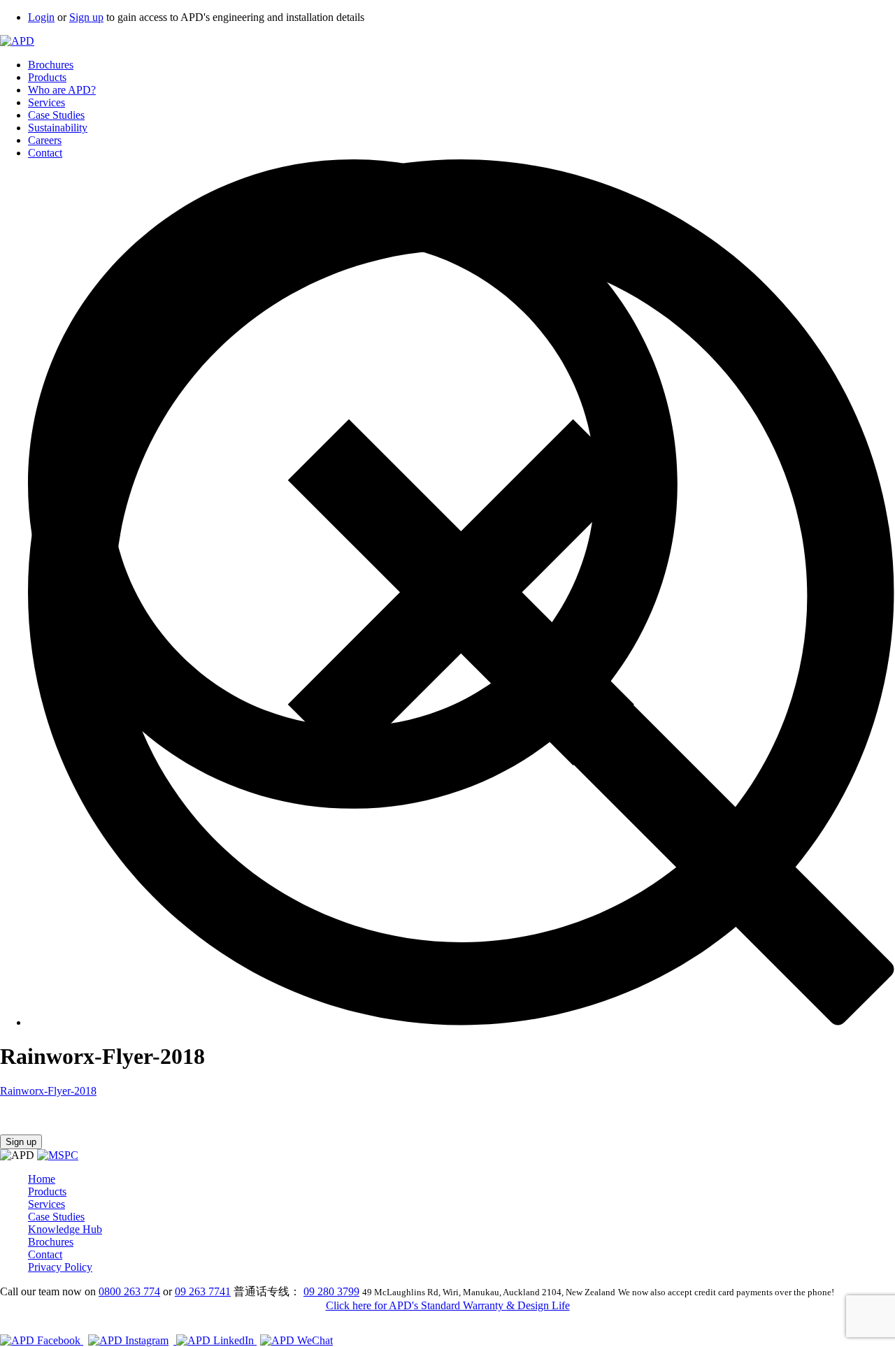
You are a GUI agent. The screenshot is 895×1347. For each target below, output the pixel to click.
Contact (45, 153)
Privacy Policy (60, 1267)
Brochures (50, 65)
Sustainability (57, 128)
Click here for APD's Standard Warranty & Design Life (448, 1305)
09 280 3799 (331, 1291)
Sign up (86, 17)
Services (46, 102)
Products (47, 77)
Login (41, 17)
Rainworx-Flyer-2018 (48, 1091)
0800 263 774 (129, 1291)
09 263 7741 (203, 1291)
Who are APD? (62, 90)
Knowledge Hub (65, 1229)
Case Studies (56, 115)
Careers (45, 140)
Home (41, 1179)
